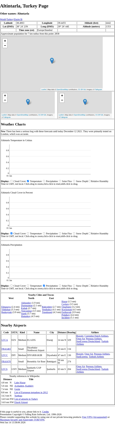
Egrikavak (66, 312)
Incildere (66, 317)
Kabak (24, 308)
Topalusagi (47, 312)
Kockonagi (67, 309)
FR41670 (6, 361)
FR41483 (6, 349)
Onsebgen (66, 307)
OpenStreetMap (62, 89)
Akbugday (26, 303)
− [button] (5, 45)
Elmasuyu (6, 307)
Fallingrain (98, 89)
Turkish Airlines (96, 356)
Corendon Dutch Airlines (96, 336)
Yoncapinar (26, 311)
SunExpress (82, 356)
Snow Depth (82, 181)
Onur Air (80, 338)
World (3, 19)
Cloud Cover (19, 181)
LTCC (5, 355)
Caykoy (65, 304)
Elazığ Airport (21, 402)
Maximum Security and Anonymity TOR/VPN (22, 419)
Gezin (17, 389)
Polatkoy (66, 315)
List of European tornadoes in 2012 (31, 392)
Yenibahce (47, 309)
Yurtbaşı (18, 395)
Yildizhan (5, 309)
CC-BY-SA (82, 89)
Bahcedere (47, 307)
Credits (45, 411)
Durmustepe (27, 305)
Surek (24, 313)
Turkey (9, 19)
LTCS (4, 369)
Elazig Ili (18, 19)
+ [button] (5, 41)
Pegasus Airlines (94, 338)
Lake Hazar (19, 382)
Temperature (36, 181)
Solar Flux (67, 181)
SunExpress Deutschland (88, 341)
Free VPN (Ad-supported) (94, 417)
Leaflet (43, 89)
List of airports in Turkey (26, 399)
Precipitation (52, 181)
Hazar (64, 301)
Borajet (79, 336)
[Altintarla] (52, 61)
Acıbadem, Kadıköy (24, 386)
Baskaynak (6, 312)
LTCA (5, 340)
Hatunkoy (26, 316)
